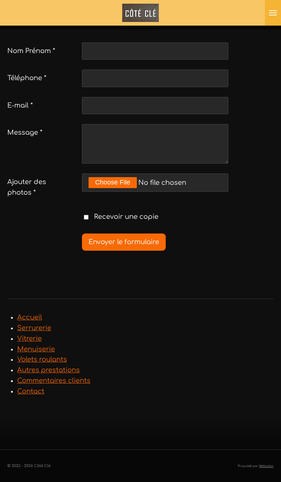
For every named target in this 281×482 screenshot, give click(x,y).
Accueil (29, 317)
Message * (24, 132)
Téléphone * (26, 78)
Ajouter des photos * (26, 187)
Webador (266, 466)
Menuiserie (36, 349)
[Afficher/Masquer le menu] (273, 13)
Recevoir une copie (126, 217)
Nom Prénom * (31, 51)
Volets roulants (42, 359)
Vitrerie (29, 338)
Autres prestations (48, 370)
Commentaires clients (53, 380)
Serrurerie (34, 328)
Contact (30, 391)
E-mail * (20, 105)
